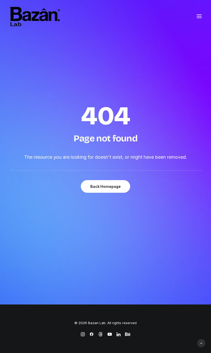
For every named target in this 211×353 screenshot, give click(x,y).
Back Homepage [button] (105, 186)
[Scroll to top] (201, 342)
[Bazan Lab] (35, 16)
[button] (199, 16)
